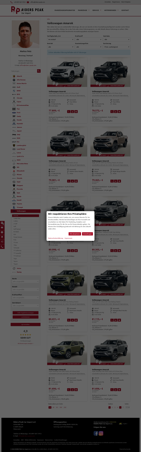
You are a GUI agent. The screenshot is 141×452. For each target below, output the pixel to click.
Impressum (68, 238)
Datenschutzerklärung (55, 238)
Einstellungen (87, 234)
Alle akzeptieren (75, 234)
